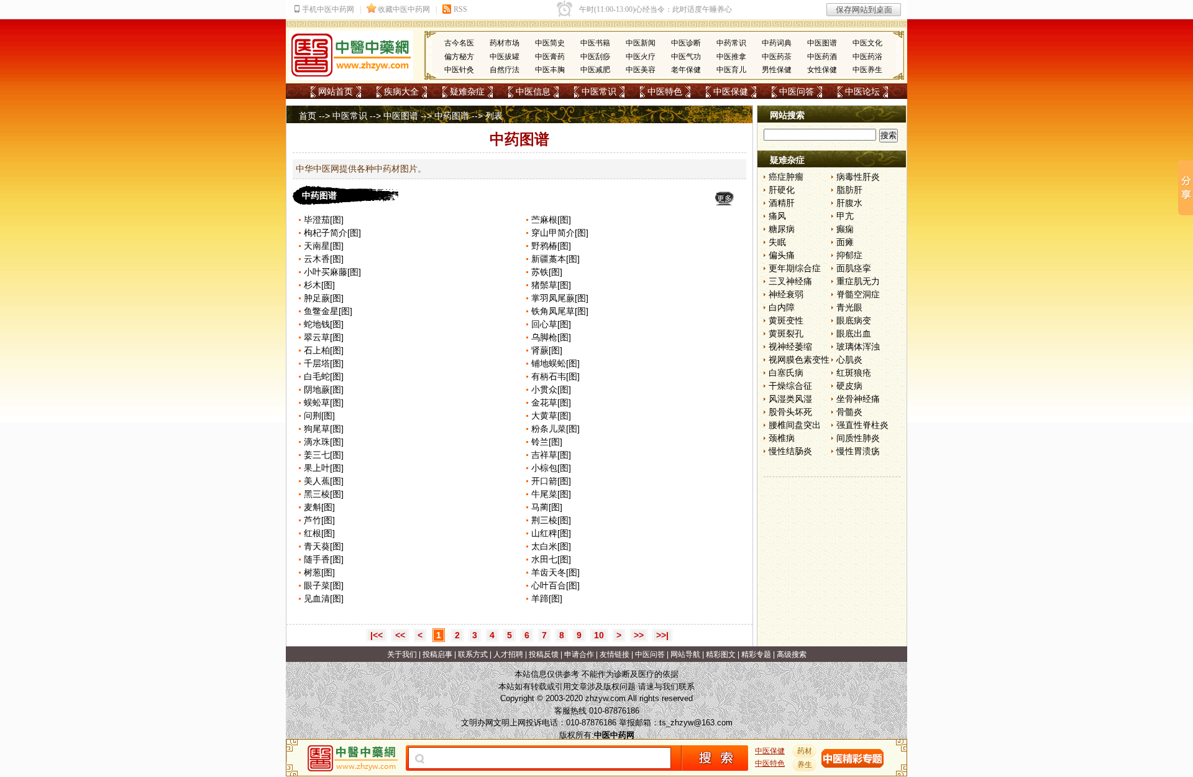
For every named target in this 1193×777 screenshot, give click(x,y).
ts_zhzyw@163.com (696, 722)
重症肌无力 (858, 281)
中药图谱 (451, 116)
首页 (307, 116)
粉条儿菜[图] (555, 429)
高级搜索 (792, 654)
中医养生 (867, 69)
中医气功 (686, 56)
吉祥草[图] (551, 455)
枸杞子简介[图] (332, 233)
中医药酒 (822, 56)
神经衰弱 (786, 294)
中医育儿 (731, 69)
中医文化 (867, 43)
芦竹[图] (319, 520)
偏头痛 (782, 255)
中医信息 (533, 91)
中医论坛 (862, 91)
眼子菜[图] (324, 585)
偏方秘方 (459, 56)
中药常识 (731, 43)
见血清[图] (324, 598)
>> (639, 635)
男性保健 (777, 69)
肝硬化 (782, 190)
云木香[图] (324, 259)
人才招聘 (508, 654)
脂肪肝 (849, 190)
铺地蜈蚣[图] (555, 363)
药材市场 (504, 43)
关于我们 (402, 654)
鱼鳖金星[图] (328, 311)
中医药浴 (867, 56)
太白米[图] (551, 546)
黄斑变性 (786, 320)
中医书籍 (595, 43)
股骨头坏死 (790, 412)
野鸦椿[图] (551, 246)
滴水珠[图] (324, 442)
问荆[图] (319, 416)
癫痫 (845, 229)
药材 (804, 751)
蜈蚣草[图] (324, 402)
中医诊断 (686, 43)
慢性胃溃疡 (858, 451)
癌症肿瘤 (786, 177)
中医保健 (730, 91)
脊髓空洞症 (858, 294)
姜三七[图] (324, 455)
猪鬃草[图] (551, 285)
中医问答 (796, 91)
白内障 (782, 307)
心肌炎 (849, 360)
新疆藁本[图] (555, 259)
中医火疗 (641, 56)
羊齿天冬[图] (555, 572)
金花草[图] (551, 402)
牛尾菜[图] (551, 494)
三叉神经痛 (790, 281)
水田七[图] (551, 559)
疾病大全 (401, 91)
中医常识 (599, 91)
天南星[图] (324, 246)
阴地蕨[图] (324, 389)
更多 (724, 198)
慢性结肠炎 (790, 451)
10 (599, 635)
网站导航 (685, 654)
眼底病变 (853, 320)
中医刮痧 (595, 56)
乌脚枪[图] (551, 337)
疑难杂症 (467, 91)
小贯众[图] (551, 389)
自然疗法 (504, 69)
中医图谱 (822, 43)
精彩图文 (721, 654)
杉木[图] (319, 285)
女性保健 (822, 69)
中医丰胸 (550, 69)
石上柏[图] (324, 350)
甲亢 (845, 216)
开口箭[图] (551, 481)
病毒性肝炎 (858, 177)
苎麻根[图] (551, 220)
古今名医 (459, 43)
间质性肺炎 (858, 438)
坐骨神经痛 (858, 399)
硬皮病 (849, 386)
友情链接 (614, 654)
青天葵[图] (324, 546)
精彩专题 (756, 654)
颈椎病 (782, 438)
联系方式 (473, 654)
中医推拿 (731, 56)
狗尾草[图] (324, 429)
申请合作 (579, 654)
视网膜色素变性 (799, 360)
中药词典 (777, 43)
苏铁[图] (546, 272)
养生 (804, 764)
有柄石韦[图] (555, 376)
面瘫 (845, 242)
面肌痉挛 (853, 268)
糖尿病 (782, 229)
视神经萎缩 (790, 346)
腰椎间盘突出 (795, 425)
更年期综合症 (795, 268)
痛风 (777, 216)
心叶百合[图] (555, 585)
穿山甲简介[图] (559, 233)
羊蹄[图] (546, 598)
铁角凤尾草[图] (559, 311)
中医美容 (641, 69)
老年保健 (686, 69)
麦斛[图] (319, 507)
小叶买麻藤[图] (332, 272)
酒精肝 (782, 203)
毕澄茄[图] (324, 220)
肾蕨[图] (546, 350)
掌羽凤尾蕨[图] (559, 298)
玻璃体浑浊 (858, 346)
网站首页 (335, 91)
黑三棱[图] (324, 494)
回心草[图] (551, 324)
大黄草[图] (551, 416)
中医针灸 (459, 69)
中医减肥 (595, 69)
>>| (662, 635)
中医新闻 (641, 43)
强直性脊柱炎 (862, 425)
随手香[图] (324, 559)
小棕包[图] (551, 468)
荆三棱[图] (551, 520)
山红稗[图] (551, 533)
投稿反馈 (544, 654)
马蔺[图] (546, 507)
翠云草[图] (324, 337)
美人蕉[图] (324, 481)
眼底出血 (853, 333)
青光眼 (849, 307)
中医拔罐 (504, 56)
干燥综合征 (790, 386)
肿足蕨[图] (324, 298)
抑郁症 (849, 255)
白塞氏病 (786, 373)
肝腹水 (849, 203)
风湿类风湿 (790, 399)
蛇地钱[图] (324, 324)
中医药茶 (777, 56)
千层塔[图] (324, 363)
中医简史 (550, 43)
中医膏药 (550, 56)
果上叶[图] (324, 468)
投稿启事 (437, 654)
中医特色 (664, 91)
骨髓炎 (849, 412)
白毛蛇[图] (324, 376)
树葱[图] (319, 572)
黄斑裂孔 (786, 333)
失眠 (777, 242)
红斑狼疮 (853, 373)
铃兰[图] (546, 442)
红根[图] (319, 533)
